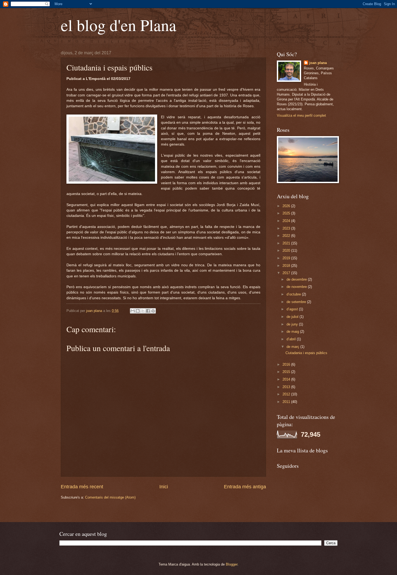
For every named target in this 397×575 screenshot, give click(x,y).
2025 (286, 213)
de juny (293, 324)
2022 (286, 236)
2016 (286, 364)
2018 (286, 266)
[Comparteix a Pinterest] (153, 311)
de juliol (293, 317)
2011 (286, 402)
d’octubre (294, 294)
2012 (286, 394)
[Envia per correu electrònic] (132, 311)
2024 (286, 221)
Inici (163, 486)
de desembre (297, 279)
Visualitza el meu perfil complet (301, 115)
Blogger (231, 564)
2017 (286, 273)
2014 (286, 379)
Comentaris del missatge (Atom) (110, 497)
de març (293, 347)
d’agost (293, 309)
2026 (286, 206)
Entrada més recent (82, 486)
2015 (286, 372)
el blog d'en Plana (118, 25)
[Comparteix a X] (143, 311)
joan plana (318, 63)
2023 (286, 228)
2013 (286, 387)
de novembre (297, 287)
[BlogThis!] (137, 311)
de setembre (297, 302)
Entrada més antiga (245, 486)
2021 (286, 243)
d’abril (292, 339)
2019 (286, 258)
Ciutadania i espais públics (306, 353)
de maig (293, 331)
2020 (286, 250)
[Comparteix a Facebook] (148, 311)
